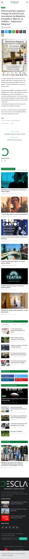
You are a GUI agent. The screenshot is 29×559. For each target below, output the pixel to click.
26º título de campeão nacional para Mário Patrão (19, 509)
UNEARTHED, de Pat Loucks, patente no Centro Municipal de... (14, 311)
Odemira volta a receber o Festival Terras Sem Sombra (18, 338)
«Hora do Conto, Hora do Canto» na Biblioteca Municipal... (14, 237)
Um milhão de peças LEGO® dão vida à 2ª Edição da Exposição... (19, 416)
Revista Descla (7, 27)
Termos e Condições (19, 549)
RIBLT (12, 123)
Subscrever (23, 538)
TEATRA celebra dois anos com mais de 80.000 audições (12, 286)
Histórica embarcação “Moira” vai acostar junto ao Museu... (13, 262)
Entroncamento (5, 123)
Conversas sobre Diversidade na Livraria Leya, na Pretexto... (18, 516)
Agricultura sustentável (16, 431)
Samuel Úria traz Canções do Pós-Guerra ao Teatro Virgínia (13, 190)
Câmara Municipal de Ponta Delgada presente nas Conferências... (19, 502)
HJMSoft (25, 546)
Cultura (3, 7)
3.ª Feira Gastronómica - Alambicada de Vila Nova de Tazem (18, 330)
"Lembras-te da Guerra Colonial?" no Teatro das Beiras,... (19, 346)
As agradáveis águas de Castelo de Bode (14, 134)
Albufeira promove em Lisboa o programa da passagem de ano (12, 464)
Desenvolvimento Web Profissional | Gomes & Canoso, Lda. (19, 409)
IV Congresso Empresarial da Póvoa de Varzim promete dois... (19, 353)
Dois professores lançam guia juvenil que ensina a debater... (18, 361)
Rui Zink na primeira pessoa (14, 140)
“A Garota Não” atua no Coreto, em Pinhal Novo (14, 214)
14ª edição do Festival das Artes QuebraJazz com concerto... (19, 424)
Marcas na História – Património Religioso (11, 120)
